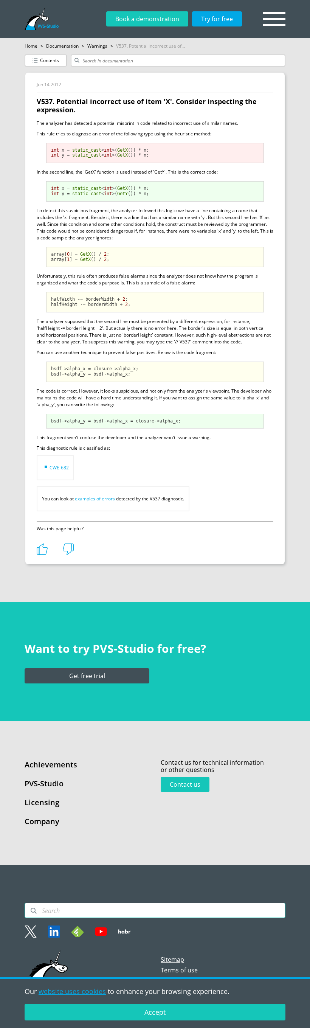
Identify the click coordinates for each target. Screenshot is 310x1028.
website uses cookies (72, 991)
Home (31, 46)
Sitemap (172, 959)
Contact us (185, 784)
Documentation (62, 46)
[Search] (34, 911)
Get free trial (87, 676)
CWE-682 (59, 467)
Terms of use (179, 970)
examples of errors (95, 498)
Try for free (217, 19)
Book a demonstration (147, 19)
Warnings (97, 46)
